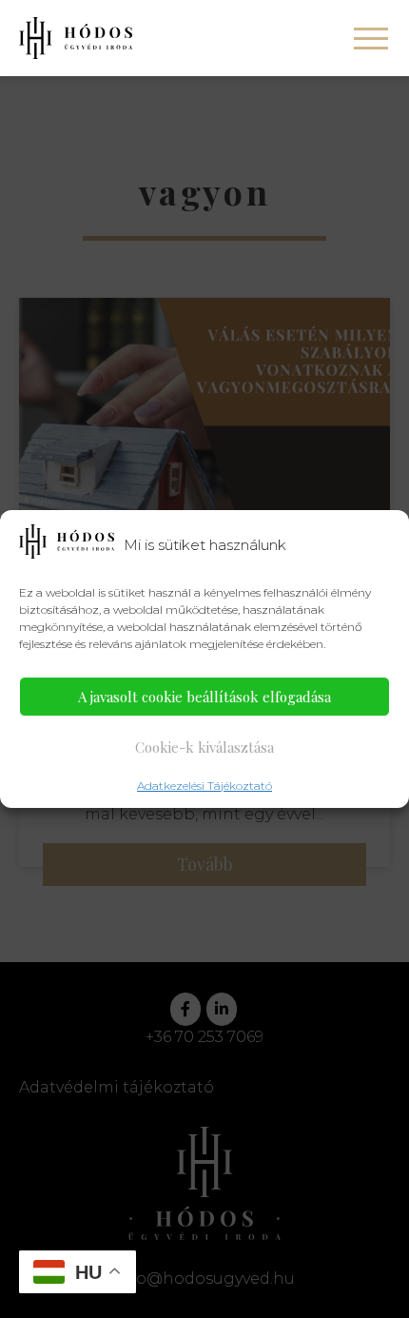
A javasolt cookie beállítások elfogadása (204, 696)
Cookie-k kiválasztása (204, 747)
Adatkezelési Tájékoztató (204, 785)
